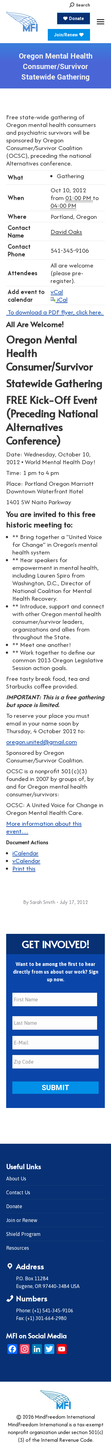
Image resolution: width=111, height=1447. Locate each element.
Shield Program (23, 1234)
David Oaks (66, 231)
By (39, 902)
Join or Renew (21, 1220)
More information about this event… (44, 827)
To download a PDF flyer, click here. (55, 312)
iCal (62, 299)
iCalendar (25, 852)
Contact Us (18, 1192)
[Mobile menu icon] (100, 22)
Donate (14, 1206)
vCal (57, 291)
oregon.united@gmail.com (41, 741)
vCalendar (26, 860)
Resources (17, 1248)
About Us (16, 1178)
